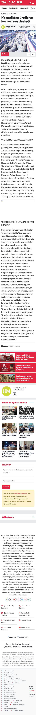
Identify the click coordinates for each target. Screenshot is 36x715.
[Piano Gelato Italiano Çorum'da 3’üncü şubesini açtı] (26, 428)
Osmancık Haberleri (10, 698)
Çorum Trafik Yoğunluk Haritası (24, 614)
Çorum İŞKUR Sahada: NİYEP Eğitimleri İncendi (9, 418)
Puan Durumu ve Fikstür (8, 621)
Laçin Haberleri (9, 691)
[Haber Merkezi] (6, 391)
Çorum (4, 8)
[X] (10, 599)
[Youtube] (25, 599)
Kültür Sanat (8, 688)
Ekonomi (6, 683)
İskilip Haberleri (9, 685)
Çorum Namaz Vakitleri (7, 614)
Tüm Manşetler (26, 620)
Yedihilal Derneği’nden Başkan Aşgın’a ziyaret (9, 434)
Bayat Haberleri (9, 673)
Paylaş (6, 54)
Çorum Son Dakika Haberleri (12, 679)
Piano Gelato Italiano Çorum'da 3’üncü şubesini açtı (26, 435)
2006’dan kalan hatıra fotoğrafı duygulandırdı (26, 417)
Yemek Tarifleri (18, 710)
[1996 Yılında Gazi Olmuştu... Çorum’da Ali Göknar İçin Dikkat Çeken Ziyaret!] (26, 445)
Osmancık (24, 8)
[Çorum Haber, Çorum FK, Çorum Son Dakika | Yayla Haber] (11, 2)
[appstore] (11, 637)
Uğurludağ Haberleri (10, 708)
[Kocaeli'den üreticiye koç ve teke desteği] (18, 41)
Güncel (14, 14)
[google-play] (23, 637)
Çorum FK (8, 647)
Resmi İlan (16, 647)
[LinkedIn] (21, 599)
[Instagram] (18, 599)
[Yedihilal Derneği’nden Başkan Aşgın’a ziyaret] (9, 428)
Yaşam (6, 710)
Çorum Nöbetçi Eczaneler (7, 607)
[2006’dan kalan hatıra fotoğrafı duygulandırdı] (26, 410)
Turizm (6, 706)
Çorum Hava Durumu (24, 607)
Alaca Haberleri (9, 671)
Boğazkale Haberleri (10, 675)
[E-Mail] (14, 394)
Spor (5, 704)
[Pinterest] (14, 599)
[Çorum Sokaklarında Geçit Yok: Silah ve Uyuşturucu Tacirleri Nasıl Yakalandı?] (9, 445)
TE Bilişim (31, 690)
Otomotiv (7, 700)
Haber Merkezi (18, 390)
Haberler (4, 14)
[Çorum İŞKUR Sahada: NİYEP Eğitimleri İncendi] (9, 410)
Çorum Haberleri (9, 677)
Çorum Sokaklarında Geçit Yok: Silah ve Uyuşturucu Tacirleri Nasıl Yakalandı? (8, 453)
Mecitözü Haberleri (10, 692)
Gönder (6, 487)
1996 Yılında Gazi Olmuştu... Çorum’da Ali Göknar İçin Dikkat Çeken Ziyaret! (26, 453)
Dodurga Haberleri (10, 681)
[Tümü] (33, 517)
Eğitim (24, 681)
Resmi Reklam (27, 647)
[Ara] (30, 3)
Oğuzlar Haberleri (9, 694)
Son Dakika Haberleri (6, 628)
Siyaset (16, 702)
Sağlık (6, 702)
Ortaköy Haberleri (9, 696)
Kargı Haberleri (9, 687)
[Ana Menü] (33, 3)
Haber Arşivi (25, 627)
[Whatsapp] (29, 599)
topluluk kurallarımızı (21, 494)
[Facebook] (7, 599)
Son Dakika (13, 8)
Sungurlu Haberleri (18, 704)
